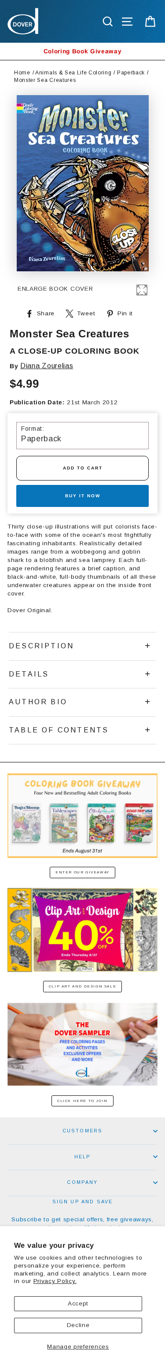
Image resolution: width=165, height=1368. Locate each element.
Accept (78, 1303)
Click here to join (82, 1101)
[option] (82, 51)
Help (82, 1156)
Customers (82, 1130)
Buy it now (82, 495)
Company (82, 1182)
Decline (78, 1325)
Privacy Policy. (55, 1281)
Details (29, 674)
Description (41, 646)
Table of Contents (59, 730)
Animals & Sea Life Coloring (73, 73)
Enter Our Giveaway (82, 872)
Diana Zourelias (46, 366)
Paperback (131, 73)
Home (22, 73)
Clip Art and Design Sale (82, 986)
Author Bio (38, 702)
